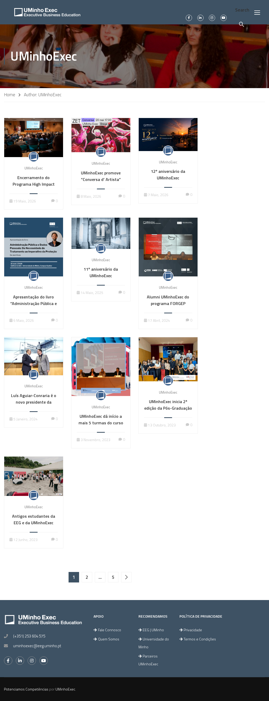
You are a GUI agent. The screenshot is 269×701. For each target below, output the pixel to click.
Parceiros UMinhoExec (148, 660)
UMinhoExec (33, 168)
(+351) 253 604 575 (29, 636)
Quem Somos (108, 639)
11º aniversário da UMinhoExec (101, 272)
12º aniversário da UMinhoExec (168, 174)
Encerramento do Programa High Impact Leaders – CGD (34, 184)
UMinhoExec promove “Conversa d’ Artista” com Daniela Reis (101, 179)
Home (9, 95)
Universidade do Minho (153, 643)
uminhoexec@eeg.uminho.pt (37, 646)
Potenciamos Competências (26, 689)
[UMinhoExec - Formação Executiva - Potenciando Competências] (47, 12)
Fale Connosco (109, 630)
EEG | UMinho (153, 630)
